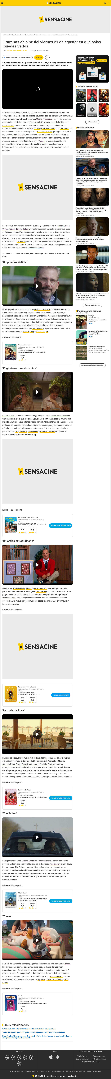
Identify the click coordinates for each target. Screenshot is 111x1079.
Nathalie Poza (46, 764)
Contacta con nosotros (31, 1071)
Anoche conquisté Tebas (96, 346)
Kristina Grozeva (38, 138)
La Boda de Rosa (24, 790)
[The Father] (11, 900)
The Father (11, 138)
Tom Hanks (64, 128)
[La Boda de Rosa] (11, 797)
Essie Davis (33, 431)
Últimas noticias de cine (92, 305)
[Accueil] (54, 3)
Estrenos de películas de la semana (92, 365)
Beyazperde (80, 1059)
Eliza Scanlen (8, 125)
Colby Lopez (43, 1003)
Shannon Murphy (30, 523)
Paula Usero (32, 764)
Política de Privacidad (58, 1071)
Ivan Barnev (55, 864)
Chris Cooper (42, 331)
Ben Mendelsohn (47, 431)
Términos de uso (45, 1071)
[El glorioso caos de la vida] (11, 524)
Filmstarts (96, 1056)
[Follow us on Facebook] (14, 1057)
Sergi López (21, 764)
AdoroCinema (97, 1059)
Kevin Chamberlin (54, 979)
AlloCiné (80, 1056)
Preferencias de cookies (94, 1071)
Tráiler (90, 323)
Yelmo (5, 229)
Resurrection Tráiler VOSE (92, 100)
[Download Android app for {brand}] (59, 1057)
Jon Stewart (37, 328)
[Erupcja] (81, 322)
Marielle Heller (19, 588)
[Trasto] (11, 1003)
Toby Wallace (21, 431)
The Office (28, 313)
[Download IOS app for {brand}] (52, 1057)
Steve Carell (35, 122)
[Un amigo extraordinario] (11, 694)
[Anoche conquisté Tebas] (81, 353)
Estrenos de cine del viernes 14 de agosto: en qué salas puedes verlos (28, 1029)
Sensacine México (88, 1062)
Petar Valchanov (55, 138)
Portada (5, 34)
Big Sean (41, 979)
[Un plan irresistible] (11, 352)
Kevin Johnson (56, 976)
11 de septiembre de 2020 (37, 895)
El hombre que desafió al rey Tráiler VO (92, 115)
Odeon (67, 226)
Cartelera (21, 241)
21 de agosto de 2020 (35, 347)
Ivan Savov (32, 900)
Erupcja (91, 316)
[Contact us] (20, 1063)
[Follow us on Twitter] (20, 1057)
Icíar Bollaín (41, 758)
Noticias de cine (19, 34)
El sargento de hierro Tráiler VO (81, 115)
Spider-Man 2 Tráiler (104, 115)
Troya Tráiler (103, 100)
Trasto (42, 141)
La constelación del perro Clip (81, 100)
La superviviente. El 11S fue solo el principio (97, 332)
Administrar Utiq (71, 1071)
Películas (11, 34)
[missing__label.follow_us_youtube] (8, 1057)
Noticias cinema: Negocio (32, 34)
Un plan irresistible (44, 119)
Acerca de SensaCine (16, 1071)
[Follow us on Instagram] (26, 1057)
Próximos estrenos (36, 248)
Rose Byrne (28, 331)
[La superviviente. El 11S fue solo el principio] (81, 337)
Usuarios (22, 355)
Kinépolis (59, 226)
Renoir (11, 229)
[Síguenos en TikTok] (32, 1057)
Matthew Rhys (9, 598)
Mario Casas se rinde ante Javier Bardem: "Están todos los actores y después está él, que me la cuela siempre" (92, 152)
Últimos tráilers (92, 122)
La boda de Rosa (44, 131)
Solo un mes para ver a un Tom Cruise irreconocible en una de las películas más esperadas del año (90, 239)
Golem (25, 229)
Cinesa (19, 229)
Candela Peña (19, 135)
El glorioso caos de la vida (52, 122)
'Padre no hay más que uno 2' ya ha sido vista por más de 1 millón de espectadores (33, 1032)
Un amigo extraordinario (44, 128)
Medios (22, 528)
